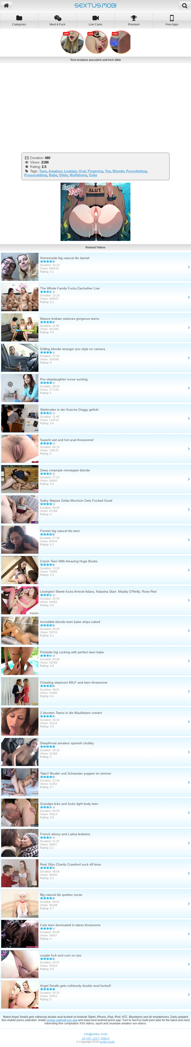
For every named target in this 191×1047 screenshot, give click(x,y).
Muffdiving (78, 175)
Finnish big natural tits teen (60, 531)
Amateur (55, 171)
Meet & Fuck (57, 24)
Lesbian (70, 171)
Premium (134, 24)
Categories (19, 24)
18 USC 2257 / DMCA (95, 1038)
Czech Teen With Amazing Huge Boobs (69, 561)
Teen (43, 171)
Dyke (93, 175)
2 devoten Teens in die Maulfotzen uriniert (71, 713)
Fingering (95, 171)
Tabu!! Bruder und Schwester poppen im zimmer (75, 773)
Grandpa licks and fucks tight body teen (69, 804)
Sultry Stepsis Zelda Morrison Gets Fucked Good (76, 500)
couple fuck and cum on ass (60, 955)
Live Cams (95, 24)
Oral (82, 171)
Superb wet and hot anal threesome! (67, 440)
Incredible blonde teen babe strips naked (70, 622)
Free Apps (172, 24)
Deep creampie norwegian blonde (65, 470)
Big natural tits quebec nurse (61, 895)
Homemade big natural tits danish (65, 258)
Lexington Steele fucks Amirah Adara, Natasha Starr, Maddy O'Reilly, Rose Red (98, 591)
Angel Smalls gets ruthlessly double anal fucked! (75, 986)
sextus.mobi (107, 1042)
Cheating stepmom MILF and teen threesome (73, 682)
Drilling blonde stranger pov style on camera (72, 349)
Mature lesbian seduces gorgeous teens (69, 318)
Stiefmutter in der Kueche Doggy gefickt (69, 409)
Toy (108, 171)
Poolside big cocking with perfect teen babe (72, 652)
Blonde (118, 171)
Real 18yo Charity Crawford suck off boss (70, 864)
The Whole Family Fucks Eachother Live (70, 288)
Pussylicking (136, 171)
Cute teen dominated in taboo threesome (70, 925)
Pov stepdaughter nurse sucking (64, 379)
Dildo (63, 175)
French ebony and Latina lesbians (65, 834)
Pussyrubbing (35, 175)
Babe (53, 175)
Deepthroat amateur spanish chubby (67, 743)
